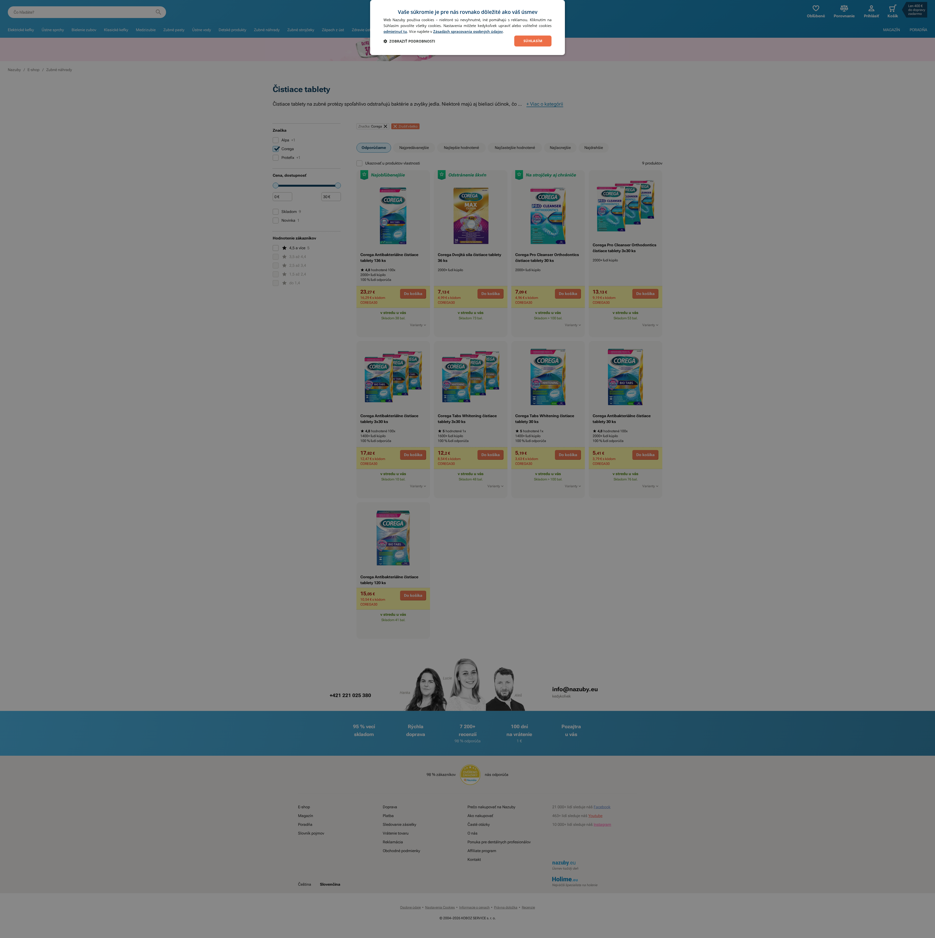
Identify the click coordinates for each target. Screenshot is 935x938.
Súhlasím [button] (533, 40)
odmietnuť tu (395, 31)
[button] (409, 41)
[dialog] (467, 27)
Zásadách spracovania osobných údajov (468, 31)
